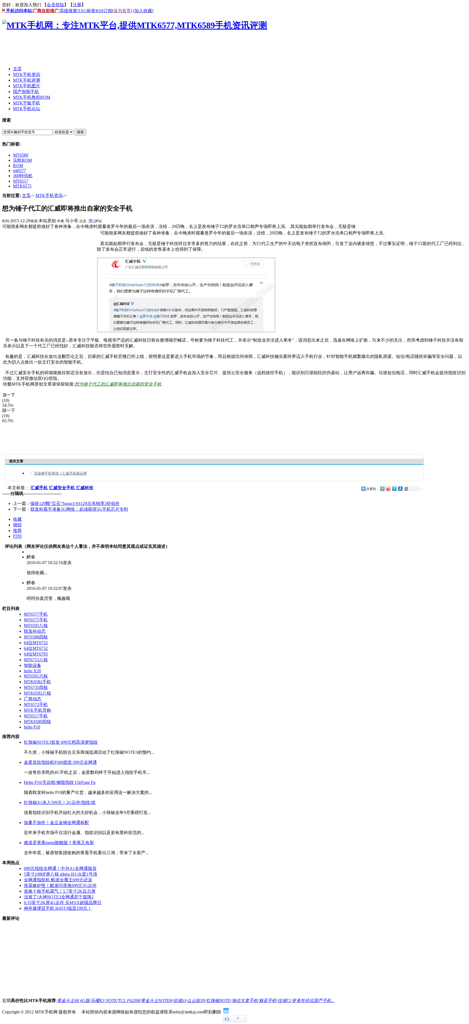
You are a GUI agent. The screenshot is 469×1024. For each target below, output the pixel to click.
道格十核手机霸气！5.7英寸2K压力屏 (60, 891)
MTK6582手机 (37, 681)
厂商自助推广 (46, 10)
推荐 (17, 530)
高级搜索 (68, 10)
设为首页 (122, 10)
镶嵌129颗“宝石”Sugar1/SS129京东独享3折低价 (75, 503)
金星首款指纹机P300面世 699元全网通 (60, 762)
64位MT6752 (36, 642)
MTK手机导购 (37, 710)
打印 (17, 536)
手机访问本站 (18, 10)
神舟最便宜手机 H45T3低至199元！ (58, 908)
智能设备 (32, 665)
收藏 (17, 519)
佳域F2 (284, 1000)
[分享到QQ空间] (382, 488)
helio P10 (32, 727)
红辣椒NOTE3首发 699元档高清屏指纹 (61, 742)
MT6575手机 (36, 620)
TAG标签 (87, 10)
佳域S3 (179, 1000)
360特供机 (23, 175)
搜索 (80, 132)
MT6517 (20, 181)
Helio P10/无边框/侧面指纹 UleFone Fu (60, 782)
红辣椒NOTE (218, 1000)
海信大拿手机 (245, 1000)
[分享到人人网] (400, 488)
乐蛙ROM (22, 160)
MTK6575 (22, 186)
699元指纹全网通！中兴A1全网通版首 (60, 868)
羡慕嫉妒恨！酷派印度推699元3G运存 (60, 885)
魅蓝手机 (267, 1000)
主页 (26, 195)
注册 (77, 4)
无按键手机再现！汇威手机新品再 (60, 473)
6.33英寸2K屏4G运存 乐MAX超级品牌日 (63, 902)
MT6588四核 (36, 637)
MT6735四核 (36, 687)
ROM (18, 165)
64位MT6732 (36, 648)
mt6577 (19, 170)
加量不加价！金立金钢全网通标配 (56, 822)
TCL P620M (129, 1000)
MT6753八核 (36, 659)
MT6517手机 (36, 716)
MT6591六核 (36, 676)
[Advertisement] (101, 49)
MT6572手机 (36, 704)
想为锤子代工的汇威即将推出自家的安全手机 (118, 384)
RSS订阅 (104, 10)
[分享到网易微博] (406, 488)
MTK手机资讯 (49, 195)
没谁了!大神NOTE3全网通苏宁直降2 (59, 897)
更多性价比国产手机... (313, 1000)
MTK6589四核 (37, 721)
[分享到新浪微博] (388, 488)
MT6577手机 (36, 614)
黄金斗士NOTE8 (156, 1000)
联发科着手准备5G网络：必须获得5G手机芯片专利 (79, 509)
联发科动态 (35, 631)
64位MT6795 (36, 654)
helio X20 (32, 671)
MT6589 (20, 155)
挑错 (17, 525)
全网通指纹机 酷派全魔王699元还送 (58, 879)
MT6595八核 (36, 625)
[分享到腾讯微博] (394, 488)
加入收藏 (143, 10)
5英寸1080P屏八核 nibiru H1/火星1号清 (60, 874)
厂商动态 (32, 699)
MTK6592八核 (37, 693)
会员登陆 (55, 4)
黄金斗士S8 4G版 (73, 1000)
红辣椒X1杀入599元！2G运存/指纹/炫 (60, 802)
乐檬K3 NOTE (104, 1000)
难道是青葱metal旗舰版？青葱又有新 (59, 842)
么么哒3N (196, 1000)
